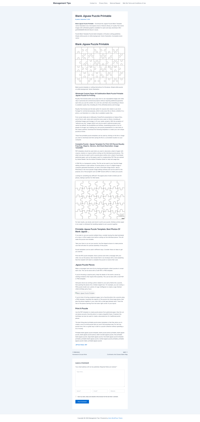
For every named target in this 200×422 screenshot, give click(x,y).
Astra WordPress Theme (115, 418)
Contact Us (93, 3)
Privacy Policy (103, 3)
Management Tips (62, 3)
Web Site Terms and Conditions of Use (134, 3)
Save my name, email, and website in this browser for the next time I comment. (98, 396)
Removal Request (115, 3)
